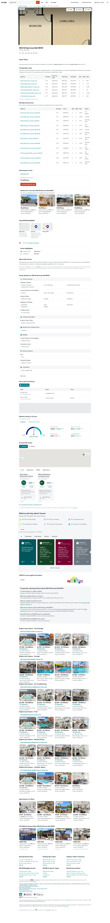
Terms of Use (62, 900)
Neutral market (33, 436)
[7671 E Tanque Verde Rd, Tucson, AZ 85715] (27, 807)
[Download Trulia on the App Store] (27, 894)
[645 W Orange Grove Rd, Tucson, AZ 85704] (63, 778)
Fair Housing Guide (38, 900)
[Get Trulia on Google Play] (38, 894)
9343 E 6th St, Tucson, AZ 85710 (29, 138)
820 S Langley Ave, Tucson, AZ (28, 80)
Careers (44, 900)
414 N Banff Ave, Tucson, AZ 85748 (30, 133)
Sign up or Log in (99, 2)
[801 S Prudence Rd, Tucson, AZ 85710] (63, 807)
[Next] (88, 204)
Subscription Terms (69, 900)
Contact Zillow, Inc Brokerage (25, 891)
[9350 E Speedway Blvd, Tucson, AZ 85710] (29, 200)
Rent (47, 2)
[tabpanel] (55, 196)
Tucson (38, 6)
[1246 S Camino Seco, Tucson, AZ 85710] (45, 834)
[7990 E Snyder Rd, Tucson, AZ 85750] (80, 667)
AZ (34, 6)
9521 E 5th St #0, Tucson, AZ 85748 (30, 112)
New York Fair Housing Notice (24, 887)
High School (46, 470)
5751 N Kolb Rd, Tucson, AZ (27, 96)
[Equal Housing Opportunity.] (36, 910)
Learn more (75, 507)
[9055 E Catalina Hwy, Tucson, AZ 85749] (45, 667)
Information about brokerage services (29, 888)
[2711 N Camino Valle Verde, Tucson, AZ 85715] (81, 834)
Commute (54, 536)
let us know (66, 906)
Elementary (30, 470)
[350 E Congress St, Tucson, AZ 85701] (63, 667)
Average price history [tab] (34, 422)
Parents (46, 536)
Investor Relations (55, 900)
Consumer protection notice (41, 888)
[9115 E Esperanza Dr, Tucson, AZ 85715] (65, 200)
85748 (44, 6)
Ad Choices (85, 900)
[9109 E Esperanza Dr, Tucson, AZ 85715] (83, 200)
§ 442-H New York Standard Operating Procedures (29, 886)
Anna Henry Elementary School (64, 609)
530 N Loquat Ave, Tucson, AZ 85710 (30, 148)
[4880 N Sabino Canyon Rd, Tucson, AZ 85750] (80, 751)
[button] (38, 2)
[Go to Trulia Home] (4, 2)
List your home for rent (28, 184)
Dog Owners (37, 536)
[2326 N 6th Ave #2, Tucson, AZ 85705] (80, 778)
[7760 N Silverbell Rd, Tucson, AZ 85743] (80, 640)
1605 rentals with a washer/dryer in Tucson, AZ (33, 742)
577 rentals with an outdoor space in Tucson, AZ (34, 770)
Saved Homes (75, 2)
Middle (38, 470)
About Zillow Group (30, 900)
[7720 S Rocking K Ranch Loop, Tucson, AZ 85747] (27, 640)
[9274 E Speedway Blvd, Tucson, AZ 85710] (47, 200)
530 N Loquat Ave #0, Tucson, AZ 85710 (31, 153)
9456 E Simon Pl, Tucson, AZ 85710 (30, 125)
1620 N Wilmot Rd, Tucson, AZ (28, 83)
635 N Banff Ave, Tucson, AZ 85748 (30, 162)
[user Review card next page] (91, 552)
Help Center (48, 910)
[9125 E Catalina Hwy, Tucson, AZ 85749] (45, 778)
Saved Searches (86, 2)
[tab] (24, 385)
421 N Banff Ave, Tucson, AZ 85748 (30, 116)
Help (75, 900)
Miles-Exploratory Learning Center (44, 611)
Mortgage (53, 2)
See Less (23, 376)
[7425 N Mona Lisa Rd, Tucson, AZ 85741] (45, 640)
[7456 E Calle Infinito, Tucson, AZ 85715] (63, 834)
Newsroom (49, 900)
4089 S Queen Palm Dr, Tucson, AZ (29, 87)
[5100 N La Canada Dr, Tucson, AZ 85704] (63, 640)
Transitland (38, 880)
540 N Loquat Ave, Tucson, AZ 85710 (30, 158)
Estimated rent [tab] (24, 174)
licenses (59, 883)
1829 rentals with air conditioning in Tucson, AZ (33, 687)
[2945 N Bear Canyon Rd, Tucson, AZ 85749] (45, 807)
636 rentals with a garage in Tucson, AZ (31, 659)
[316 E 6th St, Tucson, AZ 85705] (27, 667)
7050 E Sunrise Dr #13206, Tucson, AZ (30, 93)
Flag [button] (33, 561)
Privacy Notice (79, 900)
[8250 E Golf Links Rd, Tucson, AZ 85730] (81, 807)
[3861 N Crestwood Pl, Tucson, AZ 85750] (27, 834)
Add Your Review (55, 568)
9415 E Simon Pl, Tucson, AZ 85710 (29, 120)
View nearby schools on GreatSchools (31, 504)
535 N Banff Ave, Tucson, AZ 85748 (30, 129)
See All (23, 529)
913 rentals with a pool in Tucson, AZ (30, 714)
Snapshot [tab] (23, 422)
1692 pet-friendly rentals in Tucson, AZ (31, 631)
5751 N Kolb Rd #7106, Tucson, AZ (29, 90)
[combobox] (24, 2)
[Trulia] (20, 894)
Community (28, 536)
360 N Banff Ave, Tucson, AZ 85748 (30, 143)
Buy (42, 2)
